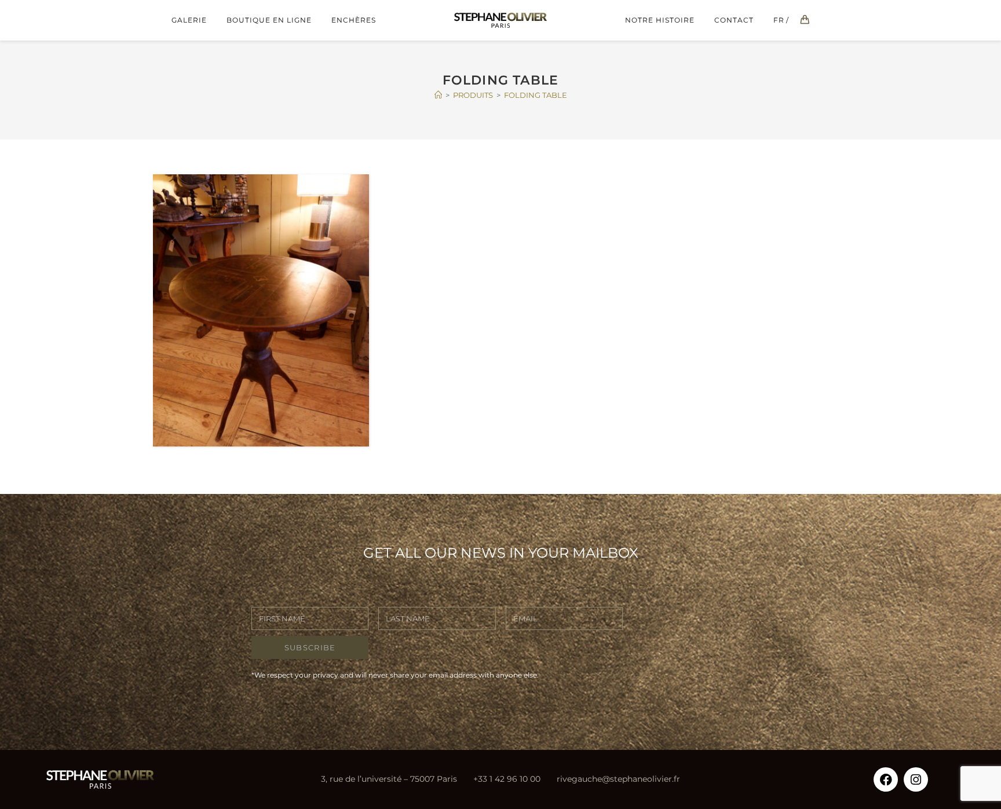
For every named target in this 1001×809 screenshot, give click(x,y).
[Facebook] (886, 779)
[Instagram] (916, 779)
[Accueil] (438, 95)
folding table (535, 95)
